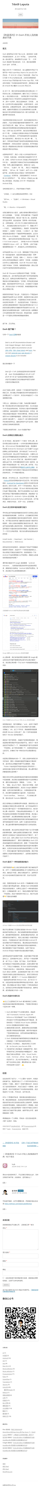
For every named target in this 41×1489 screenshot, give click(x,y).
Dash (8, 1129)
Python (6, 480)
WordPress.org (7, 1472)
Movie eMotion (8, 1369)
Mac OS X (6, 1366)
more (30, 350)
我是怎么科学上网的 (28, 467)
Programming (28, 1126)
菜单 (20, 14)
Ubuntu (5, 1385)
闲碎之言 (5, 1416)
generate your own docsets (21, 353)
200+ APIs (8, 350)
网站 (4, 1269)
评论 (5, 1228)
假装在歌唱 (6, 1395)
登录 (4, 1464)
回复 (4, 1183)
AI (3, 1353)
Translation (6, 1382)
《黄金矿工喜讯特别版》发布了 (23, 1435)
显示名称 (6, 1252)
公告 (4, 1398)
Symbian (7, 175)
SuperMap (6, 1379)
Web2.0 (5, 1392)
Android (5, 1358)
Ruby (4, 1377)
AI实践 (5, 1355)
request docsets (10, 356)
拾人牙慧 (5, 1403)
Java (4, 1363)
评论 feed (6, 1469)
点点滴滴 (5, 1408)
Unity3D (5, 1387)
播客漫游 (5, 1406)
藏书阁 (5, 1414)
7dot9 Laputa (20, 4)
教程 (23, 1129)
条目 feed (6, 1466)
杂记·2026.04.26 (17, 1429)
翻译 (4, 1411)
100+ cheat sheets (19, 350)
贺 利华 (14, 1191)
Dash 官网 (12, 334)
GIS (4, 1361)
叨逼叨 (5, 1400)
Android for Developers (15, 483)
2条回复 (5, 43)
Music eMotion (7, 1371)
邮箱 (5, 1261)
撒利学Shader (8, 1390)
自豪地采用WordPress (9, 1485)
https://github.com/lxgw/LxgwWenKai (18, 1204)
